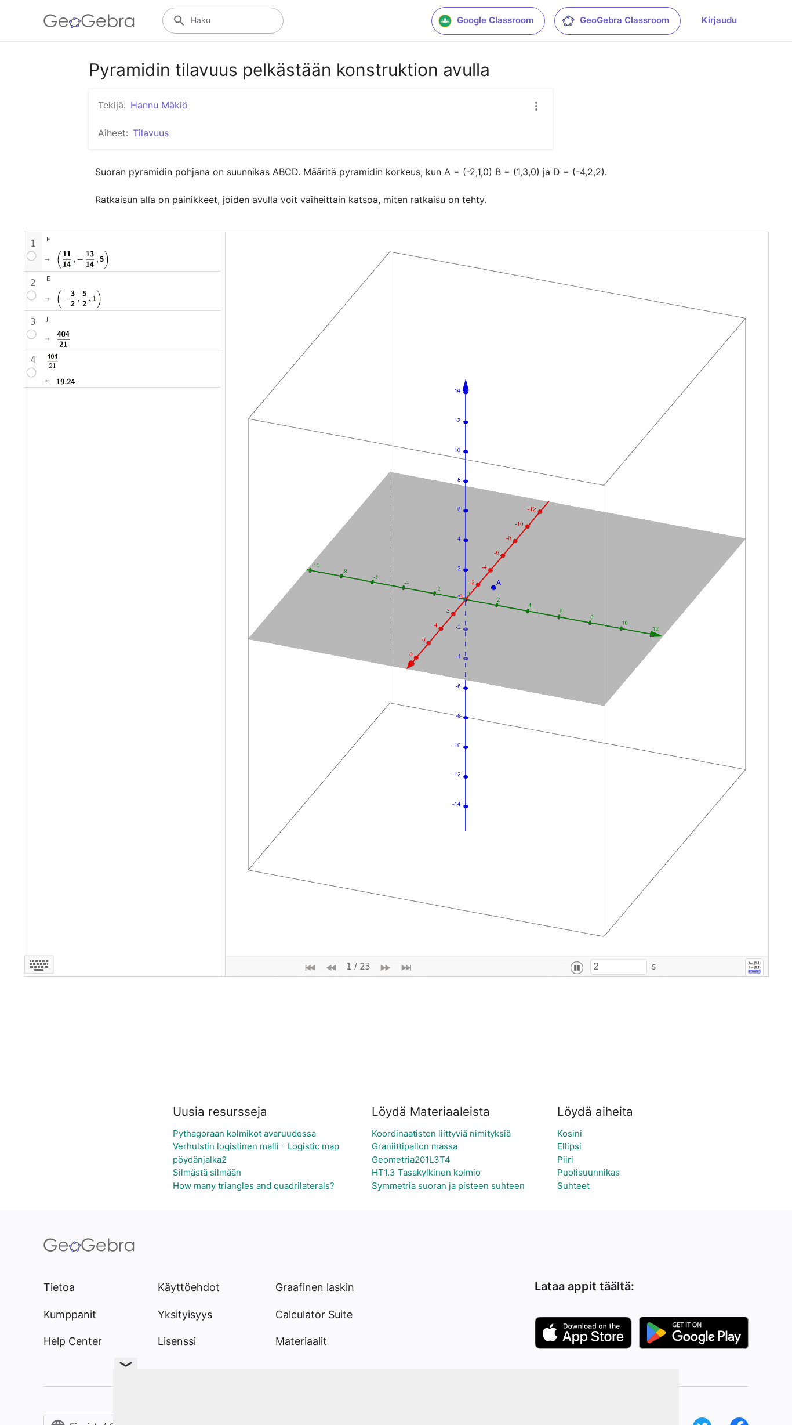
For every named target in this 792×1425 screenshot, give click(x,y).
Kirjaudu (719, 20)
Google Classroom (495, 20)
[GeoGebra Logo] (89, 21)
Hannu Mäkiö (159, 105)
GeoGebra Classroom (624, 20)
